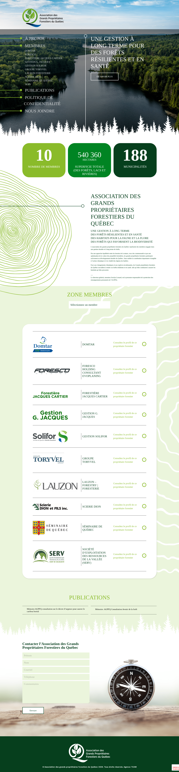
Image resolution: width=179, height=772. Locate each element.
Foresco (30, 54)
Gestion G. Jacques (37, 62)
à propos (35, 38)
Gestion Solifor (35, 65)
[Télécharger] (55, 610)
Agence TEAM (130, 767)
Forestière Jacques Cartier (43, 58)
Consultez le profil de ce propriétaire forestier (125, 344)
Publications (39, 90)
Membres (35, 45)
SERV (28, 84)
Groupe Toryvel (36, 69)
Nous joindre (40, 111)
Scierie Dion (33, 76)
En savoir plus (105, 76)
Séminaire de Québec (39, 80)
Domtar (30, 50)
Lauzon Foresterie (38, 73)
